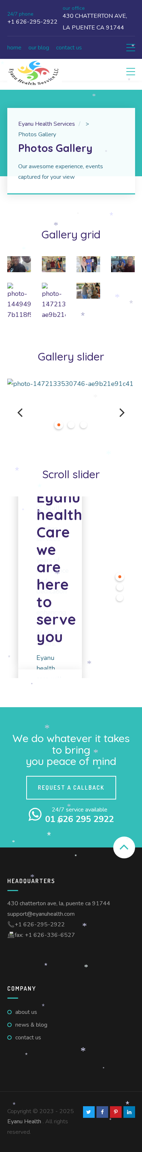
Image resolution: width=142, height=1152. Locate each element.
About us (26, 1012)
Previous (20, 412)
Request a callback (71, 787)
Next (122, 412)
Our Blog (38, 48)
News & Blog (31, 1025)
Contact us (69, 48)
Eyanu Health (24, 1121)
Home (14, 48)
